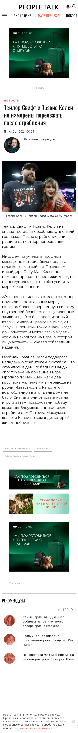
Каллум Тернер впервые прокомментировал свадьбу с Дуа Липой (48, 640)
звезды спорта (43, 448)
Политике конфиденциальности (37, 728)
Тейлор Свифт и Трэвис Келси (20, 456)
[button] (72, 610)
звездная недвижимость (17, 448)
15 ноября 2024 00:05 (19, 131)
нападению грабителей (24, 362)
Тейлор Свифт (15, 226)
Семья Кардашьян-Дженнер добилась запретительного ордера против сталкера (44, 621)
